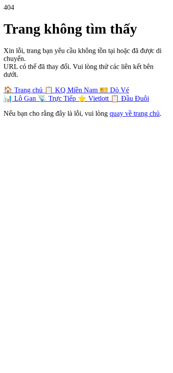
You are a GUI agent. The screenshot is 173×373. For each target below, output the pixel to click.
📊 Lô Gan (21, 98)
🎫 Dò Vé (114, 90)
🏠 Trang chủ (24, 90)
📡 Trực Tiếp (58, 98)
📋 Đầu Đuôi (129, 98)
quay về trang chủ (135, 113)
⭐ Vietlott (94, 98)
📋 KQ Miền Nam (71, 90)
